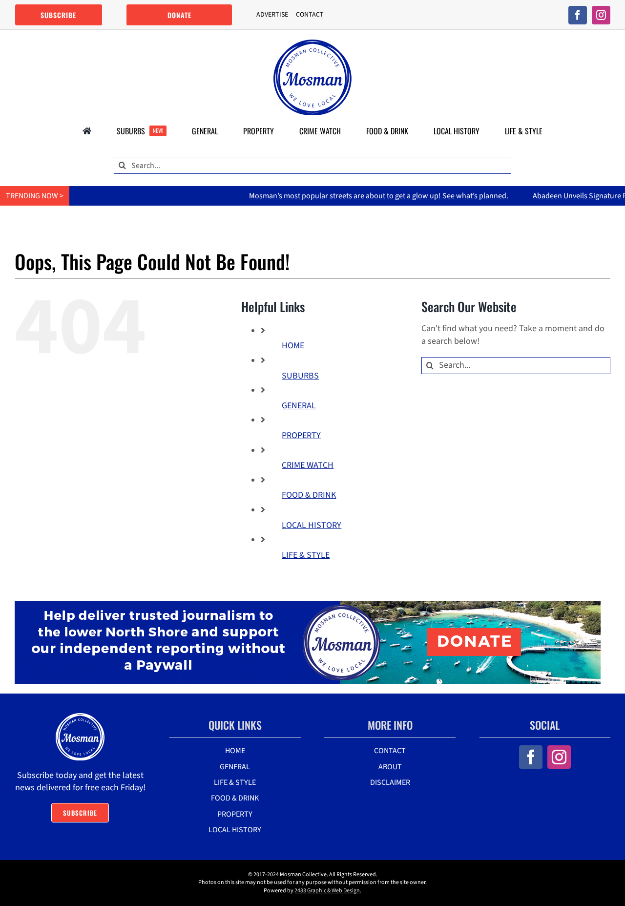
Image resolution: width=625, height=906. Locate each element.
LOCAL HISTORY (311, 525)
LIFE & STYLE (306, 555)
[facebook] (577, 15)
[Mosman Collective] (312, 44)
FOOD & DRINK (309, 495)
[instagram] (601, 15)
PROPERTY (301, 435)
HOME (293, 345)
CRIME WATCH (307, 465)
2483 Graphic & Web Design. (327, 890)
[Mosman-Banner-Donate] (308, 605)
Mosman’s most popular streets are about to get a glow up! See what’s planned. (349, 195)
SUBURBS (300, 376)
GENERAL (299, 406)
